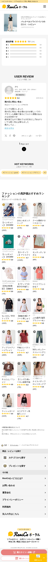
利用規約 (6, 507)
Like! (39, 135)
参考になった (27, 135)
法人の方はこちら (10, 514)
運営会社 (6, 492)
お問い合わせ (8, 485)
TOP (5, 445)
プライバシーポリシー (12, 500)
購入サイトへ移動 (24, 552)
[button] (38, 558)
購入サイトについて (26, 558)
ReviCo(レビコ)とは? (12, 478)
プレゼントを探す (17, 466)
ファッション (14, 445)
